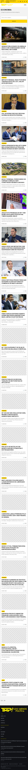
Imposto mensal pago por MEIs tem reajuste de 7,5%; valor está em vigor (14, 81)
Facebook (3, 727)
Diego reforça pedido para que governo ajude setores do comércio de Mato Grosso (14, 281)
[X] (26, 1)
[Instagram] (20, 1)
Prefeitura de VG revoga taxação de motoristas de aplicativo (12, 381)
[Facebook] (22, 1)
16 (4, 700)
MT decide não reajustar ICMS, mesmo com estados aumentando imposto (14, 414)
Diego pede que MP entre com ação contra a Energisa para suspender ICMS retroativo (13, 248)
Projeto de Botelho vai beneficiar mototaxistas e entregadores (12, 448)
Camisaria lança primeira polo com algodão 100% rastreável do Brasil (14, 515)
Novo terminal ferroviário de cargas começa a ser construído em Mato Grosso (14, 180)
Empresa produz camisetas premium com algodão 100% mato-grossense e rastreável (14, 615)
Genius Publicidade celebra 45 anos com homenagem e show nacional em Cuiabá (14, 48)
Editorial (3, 720)
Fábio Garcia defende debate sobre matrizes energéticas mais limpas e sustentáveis (13, 315)
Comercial (3, 722)
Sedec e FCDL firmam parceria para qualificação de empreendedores (13, 547)
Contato (2, 718)
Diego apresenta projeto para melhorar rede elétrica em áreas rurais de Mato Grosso (14, 147)
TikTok (2, 736)
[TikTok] (18, 1)
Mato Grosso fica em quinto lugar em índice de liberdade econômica (13, 482)
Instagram (3, 731)
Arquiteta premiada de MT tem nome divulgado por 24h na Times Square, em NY (13, 214)
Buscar (14, 21)
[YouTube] (24, 1)
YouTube (2, 734)
